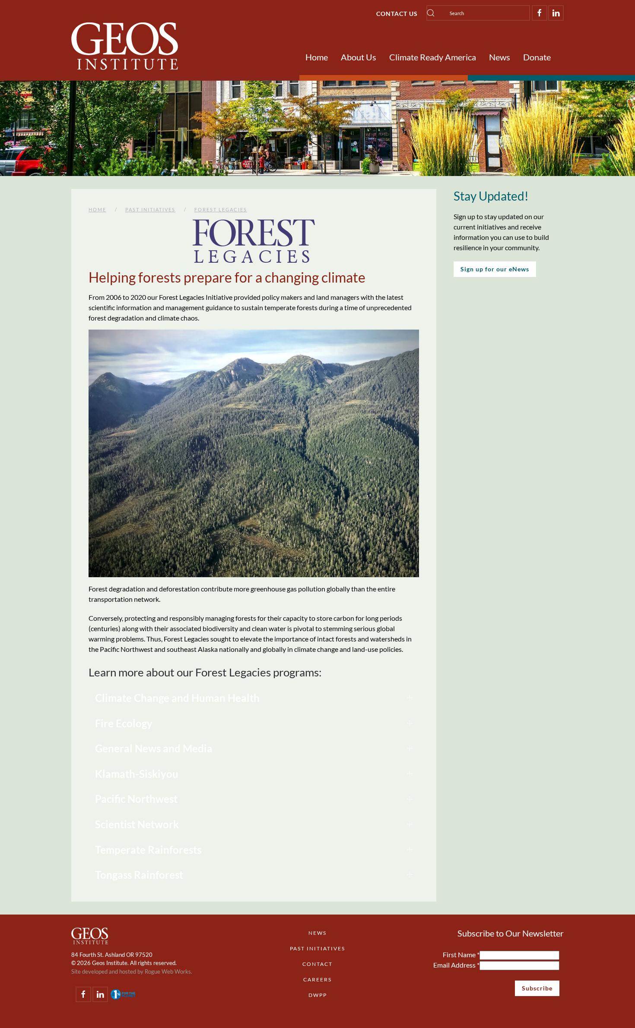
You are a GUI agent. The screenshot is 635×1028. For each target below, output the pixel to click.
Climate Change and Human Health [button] (177, 698)
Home (316, 57)
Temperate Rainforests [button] (148, 849)
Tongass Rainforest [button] (139, 874)
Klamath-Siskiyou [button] (136, 773)
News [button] (499, 57)
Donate (537, 57)
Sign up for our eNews (494, 269)
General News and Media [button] (154, 748)
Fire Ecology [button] (123, 723)
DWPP (317, 995)
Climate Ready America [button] (432, 57)
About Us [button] (358, 57)
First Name (461, 954)
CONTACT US (397, 13)
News (317, 933)
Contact (317, 964)
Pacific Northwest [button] (136, 798)
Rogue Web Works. (168, 971)
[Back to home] (124, 46)
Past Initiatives (317, 948)
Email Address (456, 965)
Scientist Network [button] (137, 824)
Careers (317, 979)
